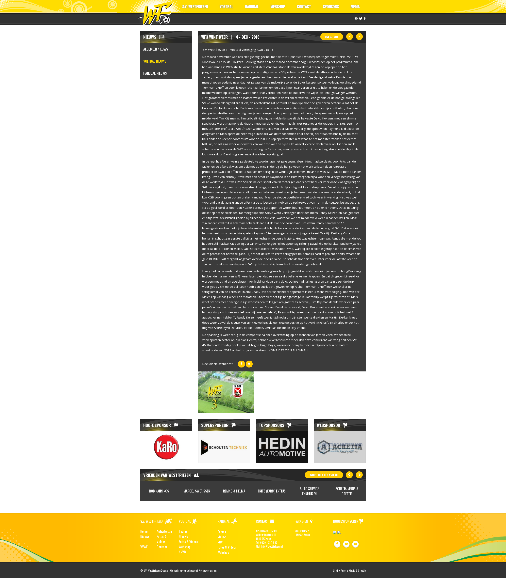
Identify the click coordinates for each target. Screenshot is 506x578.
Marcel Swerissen (196, 490)
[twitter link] (360, 18)
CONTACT (304, 6)
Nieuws (144, 536)
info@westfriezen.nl (272, 546)
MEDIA (355, 6)
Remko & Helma (234, 490)
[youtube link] (356, 18)
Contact (162, 546)
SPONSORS (331, 6)
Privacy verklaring (207, 570)
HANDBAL (252, 6)
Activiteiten (164, 531)
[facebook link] (364, 18)
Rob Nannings (159, 490)
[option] (166, 447)
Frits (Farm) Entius (272, 490)
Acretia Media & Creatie (347, 491)
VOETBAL (226, 6)
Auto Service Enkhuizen (309, 491)
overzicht (331, 37)
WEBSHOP (278, 6)
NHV (220, 541)
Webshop (185, 546)
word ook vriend (324, 475)
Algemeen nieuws (155, 49)
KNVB (182, 551)
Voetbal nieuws (154, 61)
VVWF (143, 546)
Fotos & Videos (161, 539)
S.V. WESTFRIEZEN (195, 6)
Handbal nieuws (155, 73)
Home (144, 531)
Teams (183, 531)
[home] (156, 12)
